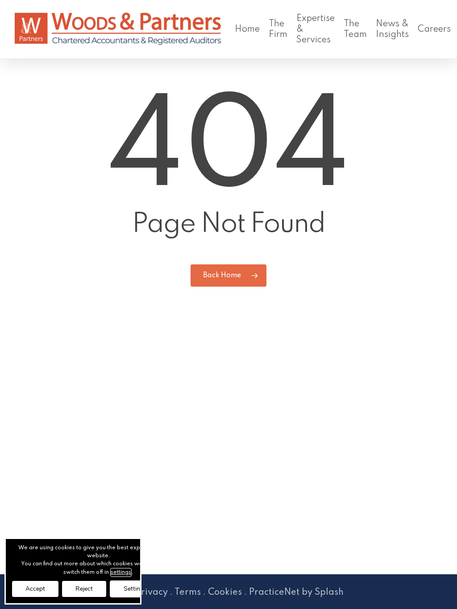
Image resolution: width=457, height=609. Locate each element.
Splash (329, 592)
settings (121, 572)
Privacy (152, 592)
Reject (84, 588)
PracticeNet (274, 592)
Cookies (225, 592)
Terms (187, 592)
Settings (135, 588)
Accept (35, 588)
